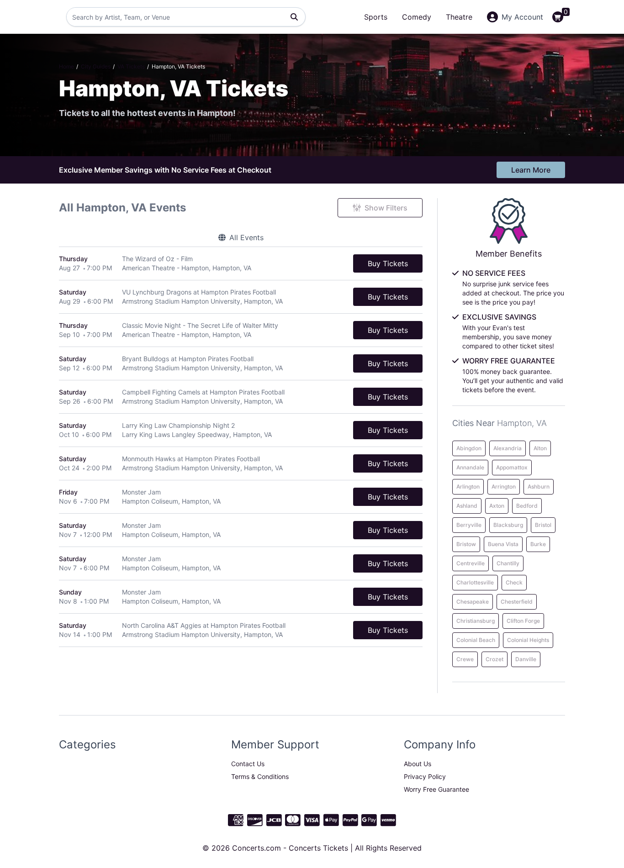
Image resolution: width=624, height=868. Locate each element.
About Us (417, 764)
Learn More (530, 169)
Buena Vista (503, 544)
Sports (375, 16)
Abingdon (468, 448)
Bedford (527, 505)
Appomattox (512, 467)
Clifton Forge (523, 620)
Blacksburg (508, 524)
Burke (538, 544)
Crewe (465, 659)
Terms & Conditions (260, 776)
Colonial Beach (475, 640)
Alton (540, 448)
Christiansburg (475, 620)
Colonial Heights (528, 640)
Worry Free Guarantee (436, 789)
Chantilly (508, 563)
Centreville (470, 563)
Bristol (543, 524)
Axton (496, 505)
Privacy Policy (425, 776)
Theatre (459, 16)
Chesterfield (517, 601)
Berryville (468, 524)
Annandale (470, 467)
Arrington (504, 486)
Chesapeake (472, 601)
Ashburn (539, 486)
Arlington (468, 486)
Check (514, 582)
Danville (525, 659)
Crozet (494, 659)
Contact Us (247, 764)
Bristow (466, 544)
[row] (241, 263)
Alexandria (507, 448)
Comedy (416, 16)
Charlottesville (475, 582)
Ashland (466, 505)
